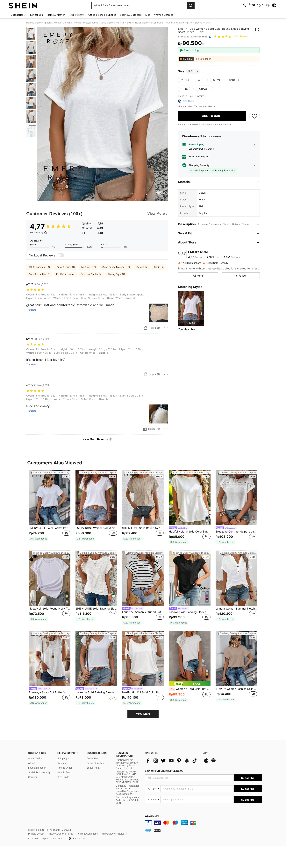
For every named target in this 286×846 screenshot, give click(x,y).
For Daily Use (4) (65, 274)
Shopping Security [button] (199, 165)
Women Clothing (63, 22)
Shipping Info (64, 758)
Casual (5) (141, 267)
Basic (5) (159, 267)
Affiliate (32, 763)
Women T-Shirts (115, 22)
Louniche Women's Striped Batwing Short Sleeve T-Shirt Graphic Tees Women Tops (143, 612)
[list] (172, 761)
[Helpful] (145, 328)
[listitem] (191, 308)
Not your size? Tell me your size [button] (195, 106)
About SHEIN (35, 758)
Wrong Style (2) (116, 274)
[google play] (213, 762)
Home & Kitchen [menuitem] (56, 14)
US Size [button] (191, 71)
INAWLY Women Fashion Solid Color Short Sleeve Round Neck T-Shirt (236, 688)
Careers (32, 777)
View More (143, 713)
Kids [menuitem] (147, 14)
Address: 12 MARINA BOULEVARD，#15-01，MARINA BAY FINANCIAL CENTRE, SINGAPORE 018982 (127, 777)
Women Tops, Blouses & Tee (89, 22)
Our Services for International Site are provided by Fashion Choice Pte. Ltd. (127, 764)
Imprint (45, 838)
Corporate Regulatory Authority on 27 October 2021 (128, 800)
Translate (31, 309)
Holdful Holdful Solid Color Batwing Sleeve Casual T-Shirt (190, 531)
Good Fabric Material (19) (116, 267)
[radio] (185, 80)
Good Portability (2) (39, 274)
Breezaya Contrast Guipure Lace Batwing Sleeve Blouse (236, 531)
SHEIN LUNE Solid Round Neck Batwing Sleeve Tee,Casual (143, 528)
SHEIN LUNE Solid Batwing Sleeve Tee (96, 608)
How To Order (64, 767)
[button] (267, 5)
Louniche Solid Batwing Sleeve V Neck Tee (96, 692)
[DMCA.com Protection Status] (157, 830)
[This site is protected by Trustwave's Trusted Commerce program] (148, 830)
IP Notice (33, 838)
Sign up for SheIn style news (164, 771)
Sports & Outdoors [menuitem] (130, 14)
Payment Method (95, 763)
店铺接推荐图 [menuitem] (76, 14)
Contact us (92, 758)
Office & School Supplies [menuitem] (102, 14)
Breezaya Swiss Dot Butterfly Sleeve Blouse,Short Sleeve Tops (49, 692)
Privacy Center (36, 833)
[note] (38, 539)
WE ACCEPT (152, 816)
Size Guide (63, 777)
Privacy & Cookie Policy (60, 833)
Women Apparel (43, 22)
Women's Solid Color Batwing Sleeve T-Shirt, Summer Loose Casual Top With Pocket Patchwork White (190, 688)
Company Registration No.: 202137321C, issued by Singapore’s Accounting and (127, 790)
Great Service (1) (65, 267)
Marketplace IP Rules (113, 833)
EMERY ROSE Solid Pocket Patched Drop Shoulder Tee (49, 528)
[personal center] (244, 5)
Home (29, 22)
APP (205, 753)
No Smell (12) (88, 267)
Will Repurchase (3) (39, 267)
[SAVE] (254, 116)
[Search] (191, 5)
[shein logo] (23, 5)
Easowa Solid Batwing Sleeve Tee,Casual (190, 612)
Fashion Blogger (37, 767)
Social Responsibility (39, 772)
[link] (251, 5)
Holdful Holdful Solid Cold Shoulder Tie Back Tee (143, 692)
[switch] (60, 255)
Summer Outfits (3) (91, 274)
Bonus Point (93, 767)
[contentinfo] (203, 822)
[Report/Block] (166, 328)
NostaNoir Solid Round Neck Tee (49, 608)
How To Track (64, 772)
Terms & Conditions (87, 833)
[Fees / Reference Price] (203, 44)
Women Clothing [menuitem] (164, 14)
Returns (61, 763)
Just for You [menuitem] (36, 14)
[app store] (206, 762)
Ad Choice (58, 838)
